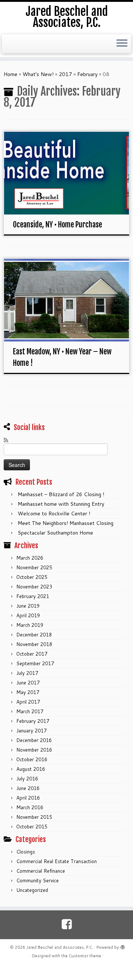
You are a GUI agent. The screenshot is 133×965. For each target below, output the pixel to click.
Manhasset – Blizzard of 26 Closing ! (61, 494)
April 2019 (28, 615)
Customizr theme (85, 956)
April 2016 (28, 797)
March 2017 (29, 711)
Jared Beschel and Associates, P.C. (66, 17)
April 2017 (28, 701)
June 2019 (28, 605)
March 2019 (29, 625)
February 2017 (32, 721)
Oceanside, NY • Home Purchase (57, 224)
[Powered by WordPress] (122, 945)
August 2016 (30, 769)
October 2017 (31, 653)
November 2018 (34, 644)
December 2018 (34, 634)
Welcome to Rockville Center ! (54, 513)
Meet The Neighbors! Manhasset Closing (65, 523)
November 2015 (34, 817)
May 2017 (27, 692)
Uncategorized (32, 890)
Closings (25, 851)
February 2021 (32, 596)
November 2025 (34, 567)
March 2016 (29, 807)
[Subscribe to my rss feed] (8, 440)
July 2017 (27, 673)
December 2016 (34, 740)
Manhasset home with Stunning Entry (61, 504)
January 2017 (31, 730)
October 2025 (31, 577)
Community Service (37, 880)
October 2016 (31, 759)
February (87, 74)
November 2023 (34, 586)
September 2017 (35, 663)
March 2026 (29, 557)
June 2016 (28, 788)
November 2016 (34, 749)
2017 (65, 74)
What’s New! (38, 74)
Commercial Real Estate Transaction (56, 861)
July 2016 (27, 778)
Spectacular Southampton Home (55, 532)
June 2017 (28, 682)
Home (10, 74)
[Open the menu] (121, 43)
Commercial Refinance (40, 871)
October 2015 (31, 826)
